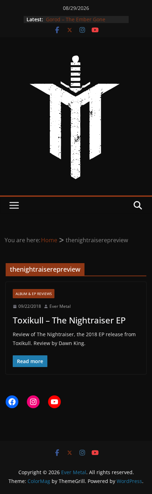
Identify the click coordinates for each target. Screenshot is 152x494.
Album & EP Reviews (34, 293)
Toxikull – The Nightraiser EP (69, 320)
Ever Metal (60, 306)
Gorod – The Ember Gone (75, 19)
